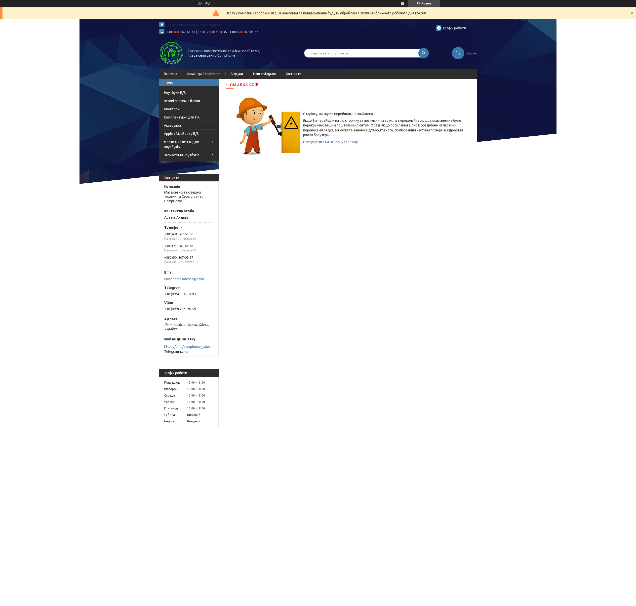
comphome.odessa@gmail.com (186, 279)
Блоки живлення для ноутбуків (181, 144)
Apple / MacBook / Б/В (181, 134)
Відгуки (237, 74)
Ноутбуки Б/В (175, 93)
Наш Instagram (264, 74)
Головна (170, 74)
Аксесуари (172, 125)
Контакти (293, 74)
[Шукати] (423, 53)
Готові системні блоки (182, 101)
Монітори (172, 109)
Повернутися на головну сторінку (330, 142)
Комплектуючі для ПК (181, 117)
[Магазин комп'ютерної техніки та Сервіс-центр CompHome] (171, 52)
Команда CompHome (203, 74)
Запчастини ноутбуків (181, 155)
